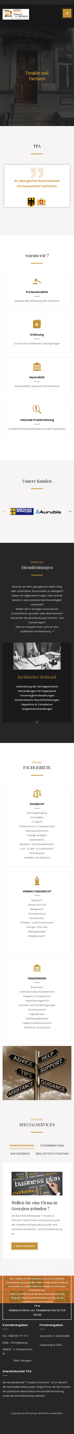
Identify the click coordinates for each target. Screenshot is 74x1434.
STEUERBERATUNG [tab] (52, 1145)
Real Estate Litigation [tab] (52, 1153)
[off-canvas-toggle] (67, 13)
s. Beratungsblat (24, 1246)
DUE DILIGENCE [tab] (20, 1153)
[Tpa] (16, 14)
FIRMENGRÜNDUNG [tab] (21, 1145)
